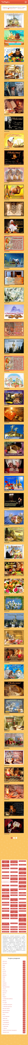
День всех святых (22, 910)
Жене (4, 967)
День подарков (14, 931)
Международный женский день (14, 879)
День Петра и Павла (14, 915)
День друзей (5, 908)
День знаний (5, 918)
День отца (5, 910)
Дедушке (5, 985)
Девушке (5, 975)
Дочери (4, 971)
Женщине (5, 963)
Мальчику (5, 990)
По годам (5, 1002)
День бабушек (22, 875)
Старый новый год (22, 861)
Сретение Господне (5, 872)
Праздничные (6, 1032)
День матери (22, 929)
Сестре (4, 988)
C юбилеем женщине (7, 1004)
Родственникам (6, 986)
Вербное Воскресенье (5, 896)
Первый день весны (5, 875)
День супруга (14, 864)
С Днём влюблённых (22, 869)
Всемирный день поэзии (22, 886)
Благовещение (5, 892)
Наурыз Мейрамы (14, 885)
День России (14, 908)
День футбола (5, 931)
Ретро (4, 1014)
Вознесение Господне (14, 905)
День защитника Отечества (22, 873)
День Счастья (14, 881)
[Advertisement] (14, 849)
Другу (4, 994)
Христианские (6, 1024)
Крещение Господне (5, 865)
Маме (4, 977)
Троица (22, 908)
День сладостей (5, 926)
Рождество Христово (5, 862)
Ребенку (4, 1000)
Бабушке (4, 983)
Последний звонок (22, 902)
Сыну (4, 969)
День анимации (14, 926)
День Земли (14, 895)
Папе (4, 979)
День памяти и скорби (14, 911)
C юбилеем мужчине (7, 1006)
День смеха (22, 889)
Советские (5, 1018)
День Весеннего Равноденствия (22, 882)
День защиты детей (5, 904)
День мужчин (5, 929)
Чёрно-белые (6, 1020)
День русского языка (22, 905)
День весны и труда (22, 898)
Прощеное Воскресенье (22, 879)
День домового (14, 868)
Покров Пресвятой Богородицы (22, 924)
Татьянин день (5, 868)
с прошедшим (6, 1022)
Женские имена (6, 1008)
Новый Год (22, 931)
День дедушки (22, 864)
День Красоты (14, 918)
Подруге (4, 996)
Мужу (4, 965)
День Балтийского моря (5, 890)
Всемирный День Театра (14, 890)
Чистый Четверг (22, 895)
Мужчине (5, 961)
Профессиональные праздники (10, 1030)
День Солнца (5, 902)
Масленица (6, 878)
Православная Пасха (14, 899)
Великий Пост (5, 881)
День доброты (14, 872)
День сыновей (14, 929)
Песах (22, 892)
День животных (14, 923)
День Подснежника (14, 892)
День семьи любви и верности (5, 915)
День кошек (14, 875)
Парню (4, 973)
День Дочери (5, 898)
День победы (14, 902)
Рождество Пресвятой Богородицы (22, 919)
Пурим (5, 885)
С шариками (5, 1026)
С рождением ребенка (8, 998)
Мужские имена (6, 1010)
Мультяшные (6, 1012)
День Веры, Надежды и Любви (5, 924)
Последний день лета (22, 915)
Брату (4, 981)
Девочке (4, 992)
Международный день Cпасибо (14, 862)
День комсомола (22, 926)
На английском (6, 1016)
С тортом (5, 1028)
